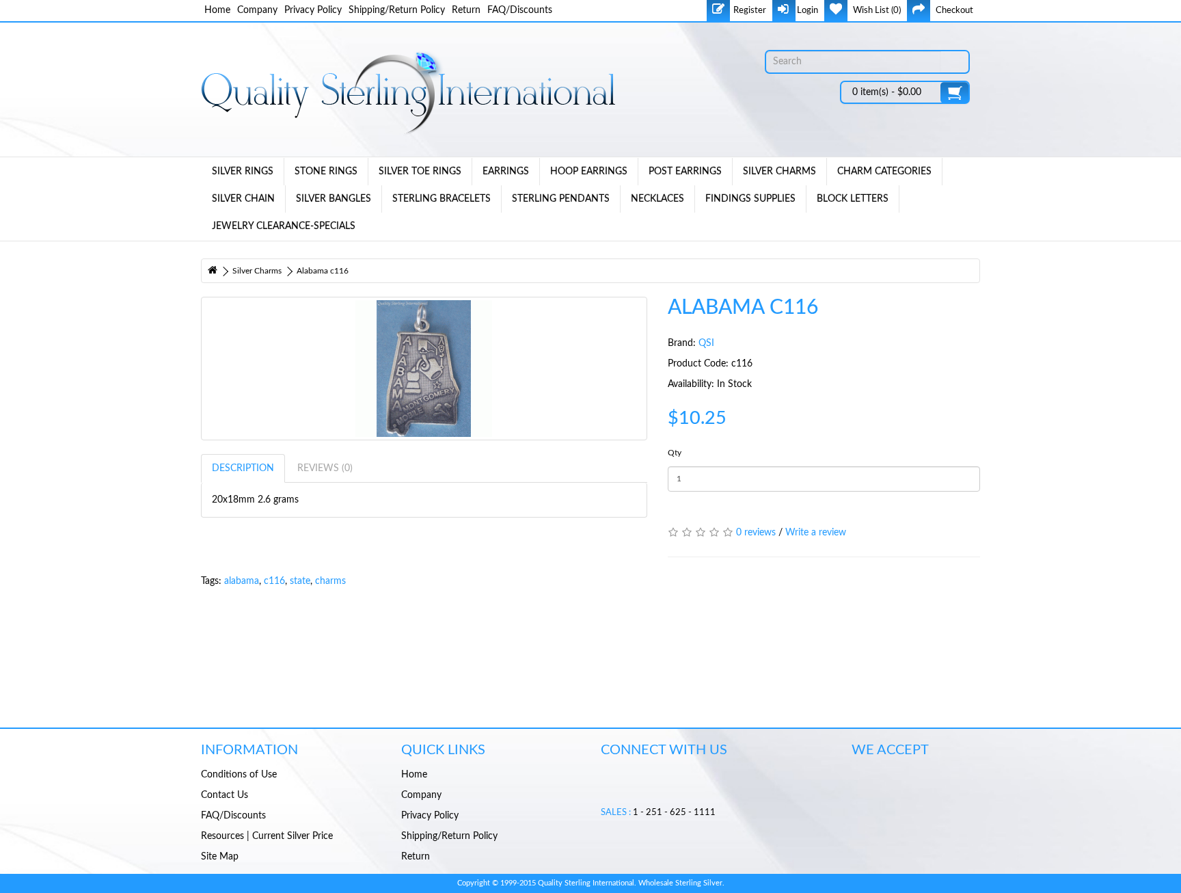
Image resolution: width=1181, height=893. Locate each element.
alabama (241, 581)
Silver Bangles (333, 199)
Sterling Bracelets (441, 199)
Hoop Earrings (588, 171)
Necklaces (657, 199)
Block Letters (852, 199)
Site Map (220, 857)
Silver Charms (779, 171)
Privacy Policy (313, 10)
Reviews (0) (325, 468)
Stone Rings (326, 171)
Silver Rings (242, 171)
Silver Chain (243, 199)
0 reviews (756, 532)
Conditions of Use (239, 774)
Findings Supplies (750, 199)
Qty (674, 453)
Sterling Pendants (561, 199)
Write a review (815, 532)
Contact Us (224, 795)
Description (243, 468)
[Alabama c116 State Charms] (424, 368)
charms (330, 581)
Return (466, 10)
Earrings (506, 171)
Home (217, 10)
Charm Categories (884, 171)
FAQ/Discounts (519, 10)
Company (257, 10)
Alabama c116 (323, 271)
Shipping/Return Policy (397, 10)
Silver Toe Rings (420, 171)
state (300, 581)
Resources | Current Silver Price (267, 836)
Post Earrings (685, 171)
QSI (706, 343)
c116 (274, 581)
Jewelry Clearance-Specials (283, 226)
